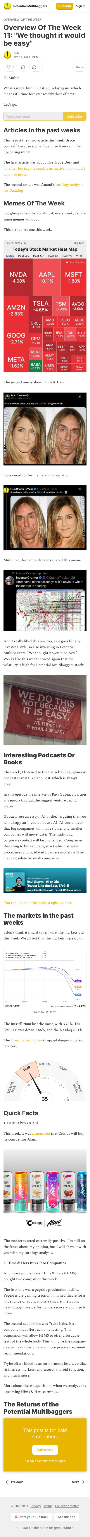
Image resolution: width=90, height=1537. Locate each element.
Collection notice (67, 1506)
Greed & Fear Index (26, 1040)
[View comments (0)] (23, 67)
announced (41, 1133)
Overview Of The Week (22, 19)
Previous (17, 1482)
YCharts (50, 1012)
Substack (23, 1528)
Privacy (36, 1506)
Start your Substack (33, 1517)
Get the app (66, 1517)
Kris (16, 52)
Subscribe (65, 6)
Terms (47, 1506)
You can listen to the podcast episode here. (38, 903)
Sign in (81, 6)
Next (75, 1482)
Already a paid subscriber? (45, 1461)
